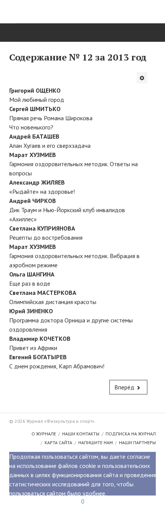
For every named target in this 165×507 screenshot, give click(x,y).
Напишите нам (95, 442)
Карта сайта (58, 442)
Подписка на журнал (131, 434)
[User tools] (142, 77)
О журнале (43, 434)
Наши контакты (80, 434)
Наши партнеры (137, 442)
